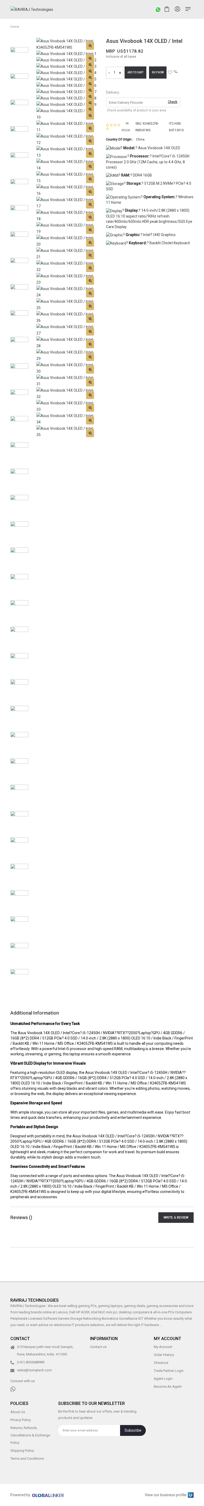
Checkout (161, 1363)
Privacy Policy (20, 1420)
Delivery (112, 92)
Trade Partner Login (169, 1371)
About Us (17, 1412)
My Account (163, 1347)
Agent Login (163, 1379)
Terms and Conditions (27, 1458)
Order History (164, 1355)
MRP (110, 51)
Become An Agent (168, 1387)
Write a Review (176, 1217)
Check (172, 102)
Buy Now (158, 72)
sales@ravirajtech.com (34, 1370)
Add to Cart (135, 72)
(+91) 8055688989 (30, 1362)
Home (14, 27)
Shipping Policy (22, 1451)
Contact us (98, 1347)
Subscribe (133, 1430)
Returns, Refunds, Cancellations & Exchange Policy (30, 1435)
